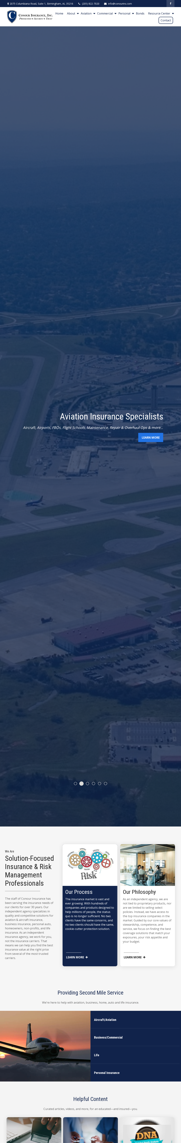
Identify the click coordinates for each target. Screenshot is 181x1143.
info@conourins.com (120, 3)
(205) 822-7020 (90, 3)
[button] (59, 13)
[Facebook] (170, 3)
